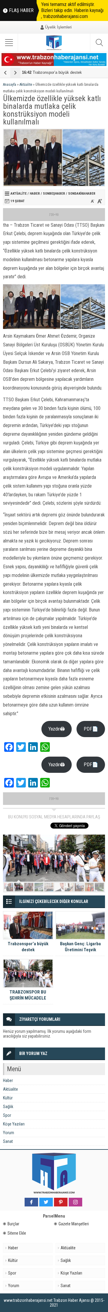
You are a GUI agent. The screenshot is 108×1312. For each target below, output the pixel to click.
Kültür (8, 1097)
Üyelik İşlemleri (58, 27)
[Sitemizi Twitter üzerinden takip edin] (46, 1202)
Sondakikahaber (81, 194)
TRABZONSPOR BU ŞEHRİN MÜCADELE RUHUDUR (28, 998)
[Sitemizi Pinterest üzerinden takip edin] (61, 1202)
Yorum (8, 1132)
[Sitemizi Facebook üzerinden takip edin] (31, 1202)
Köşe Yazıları (14, 1124)
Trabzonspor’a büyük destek (52, 72)
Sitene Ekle (17, 1233)
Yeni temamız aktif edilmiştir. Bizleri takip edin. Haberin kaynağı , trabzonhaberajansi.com (72, 10)
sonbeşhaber (54, 194)
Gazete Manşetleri (73, 1223)
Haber (35, 194)
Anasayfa (9, 84)
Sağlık (8, 1106)
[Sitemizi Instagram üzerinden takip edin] (75, 1202)
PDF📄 (91, 729)
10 (99, 887)
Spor (7, 1115)
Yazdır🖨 (56, 729)
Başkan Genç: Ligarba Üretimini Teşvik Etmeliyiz (80, 949)
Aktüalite (26, 84)
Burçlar (13, 1223)
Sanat (8, 1141)
